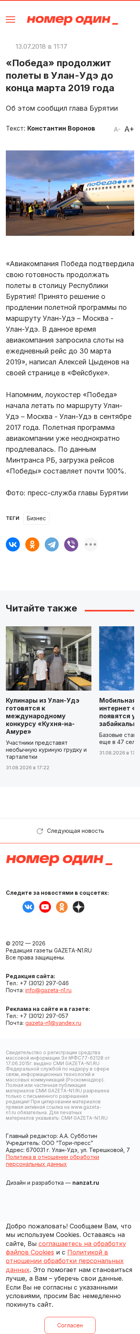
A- (117, 129)
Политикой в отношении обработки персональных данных (65, 1261)
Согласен (70, 1325)
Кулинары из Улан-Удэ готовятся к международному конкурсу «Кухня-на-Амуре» (42, 715)
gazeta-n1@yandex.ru (53, 1022)
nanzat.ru (85, 1182)
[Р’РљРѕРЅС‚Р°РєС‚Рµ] (13, 544)
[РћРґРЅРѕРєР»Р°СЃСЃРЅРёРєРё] (32, 544)
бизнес (36, 518)
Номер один (72, 20)
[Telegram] (52, 544)
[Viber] (71, 544)
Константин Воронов (61, 128)
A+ (129, 129)
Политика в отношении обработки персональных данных (52, 1160)
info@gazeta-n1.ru (48, 990)
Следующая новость (75, 830)
